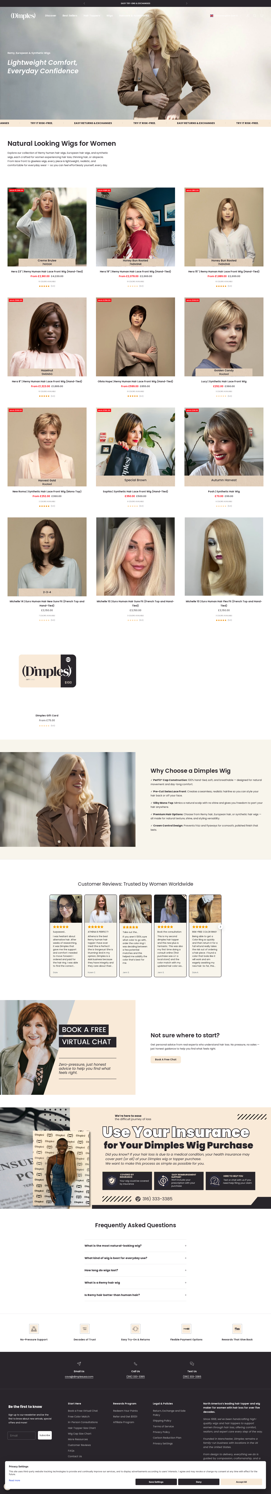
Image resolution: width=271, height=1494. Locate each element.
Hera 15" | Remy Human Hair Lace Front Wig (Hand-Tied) (224, 271)
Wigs (109, 15)
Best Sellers (70, 15)
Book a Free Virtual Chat (83, 1411)
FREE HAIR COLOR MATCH (135, 3)
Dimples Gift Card (47, 715)
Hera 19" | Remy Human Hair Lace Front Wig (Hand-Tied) (135, 271)
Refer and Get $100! (125, 1416)
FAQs (71, 1451)
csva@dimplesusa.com (79, 1376)
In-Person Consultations (83, 1422)
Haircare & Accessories (134, 15)
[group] (135, 1158)
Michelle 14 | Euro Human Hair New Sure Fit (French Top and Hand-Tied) (47, 603)
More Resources (78, 1439)
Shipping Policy (162, 1420)
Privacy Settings (163, 1443)
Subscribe (45, 1435)
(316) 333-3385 (135, 1376)
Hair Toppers (92, 15)
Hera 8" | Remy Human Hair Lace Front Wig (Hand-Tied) (47, 381)
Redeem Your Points (125, 1411)
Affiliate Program (123, 1422)
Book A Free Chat (165, 1059)
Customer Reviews (79, 1445)
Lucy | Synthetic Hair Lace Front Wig (224, 381)
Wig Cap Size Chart (79, 1433)
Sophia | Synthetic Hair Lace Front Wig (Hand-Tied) (135, 491)
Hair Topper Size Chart (82, 1428)
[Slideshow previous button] (50, 926)
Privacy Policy (161, 1432)
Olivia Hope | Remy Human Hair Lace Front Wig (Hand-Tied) (135, 381)
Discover (50, 15)
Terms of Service (163, 1426)
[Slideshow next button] (220, 926)
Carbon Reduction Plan (167, 1438)
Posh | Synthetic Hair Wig (224, 491)
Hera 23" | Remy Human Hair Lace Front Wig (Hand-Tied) (47, 271)
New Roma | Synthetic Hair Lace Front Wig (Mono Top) (47, 491)
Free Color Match (79, 1416)
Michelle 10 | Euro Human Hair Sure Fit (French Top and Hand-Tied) (135, 603)
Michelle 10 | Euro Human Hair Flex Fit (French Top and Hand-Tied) (224, 603)
